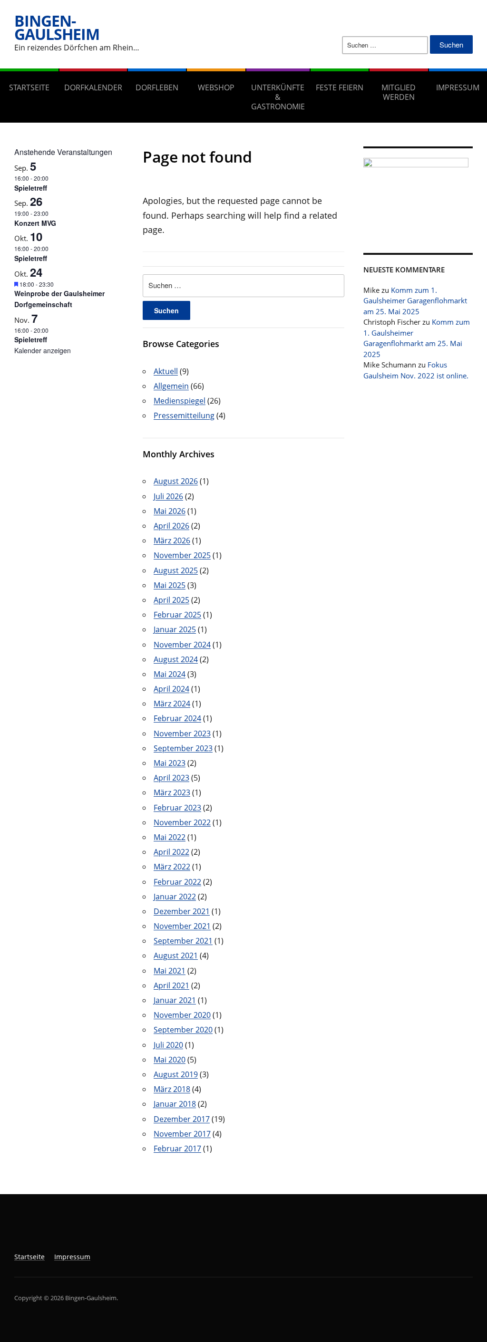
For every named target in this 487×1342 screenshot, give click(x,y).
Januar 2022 (175, 896)
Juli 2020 (168, 1045)
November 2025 (182, 555)
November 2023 (182, 733)
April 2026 (171, 526)
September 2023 (183, 748)
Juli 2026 (168, 496)
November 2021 (182, 926)
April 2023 (171, 777)
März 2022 (172, 866)
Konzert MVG (35, 223)
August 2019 (176, 1074)
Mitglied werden (398, 92)
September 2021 (183, 941)
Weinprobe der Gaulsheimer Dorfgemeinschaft (59, 299)
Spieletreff (30, 188)
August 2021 (176, 955)
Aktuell (166, 371)
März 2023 (172, 792)
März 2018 (172, 1089)
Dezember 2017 (182, 1119)
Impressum (72, 1256)
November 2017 (182, 1134)
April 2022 (171, 852)
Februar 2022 (177, 882)
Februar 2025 (177, 614)
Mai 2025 (169, 585)
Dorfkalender (93, 87)
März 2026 (172, 540)
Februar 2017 (177, 1148)
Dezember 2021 (182, 911)
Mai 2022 (169, 837)
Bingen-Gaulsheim (56, 27)
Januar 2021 (175, 1000)
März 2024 (172, 703)
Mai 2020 (169, 1059)
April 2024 (171, 689)
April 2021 (171, 985)
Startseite (29, 87)
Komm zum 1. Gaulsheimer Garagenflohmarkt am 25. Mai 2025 (415, 300)
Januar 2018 (175, 1104)
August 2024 (176, 659)
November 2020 (182, 1015)
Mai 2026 (169, 511)
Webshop (216, 87)
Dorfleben (157, 87)
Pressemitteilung (184, 415)
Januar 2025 (175, 629)
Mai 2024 (169, 674)
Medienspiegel (179, 401)
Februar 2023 (177, 807)
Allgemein (171, 386)
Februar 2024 (177, 718)
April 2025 (171, 600)
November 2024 (182, 644)
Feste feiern (339, 87)
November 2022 (182, 822)
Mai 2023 (169, 763)
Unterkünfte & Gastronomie (278, 97)
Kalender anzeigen (42, 350)
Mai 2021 (169, 970)
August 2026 (176, 481)
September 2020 (183, 1029)
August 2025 (176, 570)
